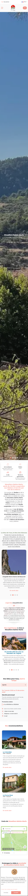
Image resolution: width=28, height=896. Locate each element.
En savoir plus (14, 590)
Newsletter (6, 2)
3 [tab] (15, 458)
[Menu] (2, 8)
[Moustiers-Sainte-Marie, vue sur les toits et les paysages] (14, 236)
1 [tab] (10, 458)
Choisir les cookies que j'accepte (9, 889)
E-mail (5, 716)
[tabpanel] (14, 703)
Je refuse (6, 892)
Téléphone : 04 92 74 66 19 (10, 713)
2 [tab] (13, 458)
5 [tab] (18, 670)
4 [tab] (17, 458)
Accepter (16, 892)
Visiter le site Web (9, 711)
